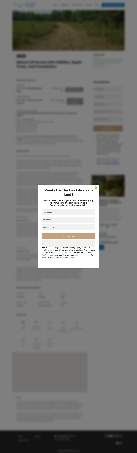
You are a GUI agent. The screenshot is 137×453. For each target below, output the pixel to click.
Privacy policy (85, 255)
